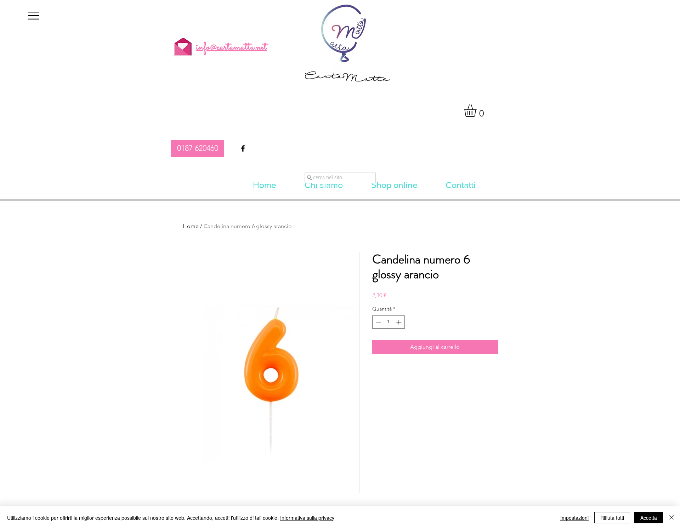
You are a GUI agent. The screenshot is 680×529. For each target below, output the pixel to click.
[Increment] (399, 322)
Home (191, 226)
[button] (33, 15)
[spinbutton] (388, 322)
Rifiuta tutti (612, 517)
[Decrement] (377, 322)
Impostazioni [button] (574, 517)
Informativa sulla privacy (307, 517)
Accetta (648, 517)
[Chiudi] (671, 517)
